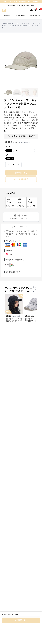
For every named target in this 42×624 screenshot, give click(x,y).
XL (32, 150)
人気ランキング (35, 15)
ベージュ (10, 158)
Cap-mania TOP (7, 23)
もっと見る (34, 289)
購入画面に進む (21, 173)
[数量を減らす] (8, 164)
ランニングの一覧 (23, 23)
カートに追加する (21, 179)
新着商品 (7, 15)
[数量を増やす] (18, 164)
